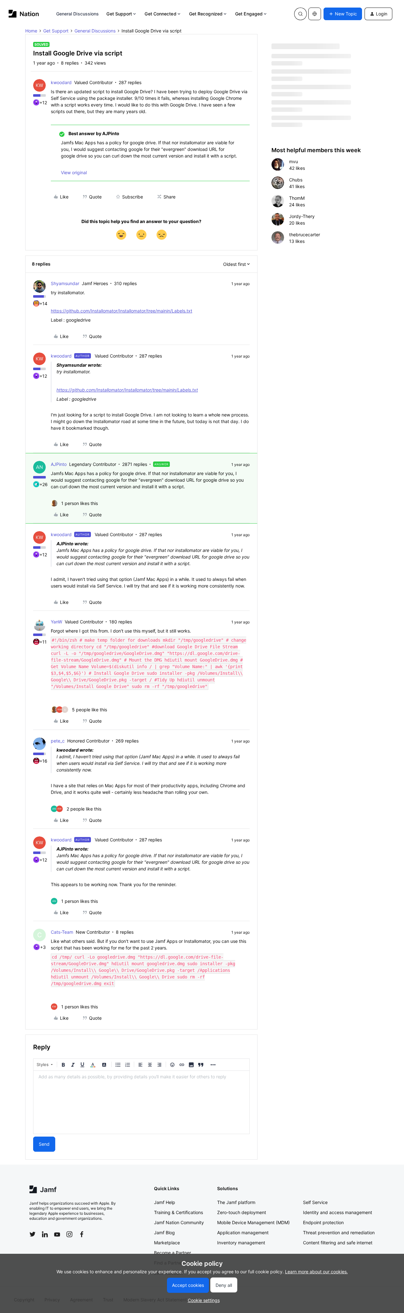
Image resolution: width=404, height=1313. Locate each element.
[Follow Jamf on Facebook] (82, 1234)
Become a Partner (172, 1252)
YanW (56, 621)
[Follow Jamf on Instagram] (69, 1234)
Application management (243, 1232)
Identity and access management (337, 1212)
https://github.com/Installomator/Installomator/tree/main (109, 310)
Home (31, 30)
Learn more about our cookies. (316, 1271)
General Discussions (77, 13)
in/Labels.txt (179, 310)
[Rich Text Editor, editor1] (141, 1102)
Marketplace (167, 1242)
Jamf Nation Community (179, 1222)
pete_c (58, 740)
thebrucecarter (304, 234)
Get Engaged (249, 13)
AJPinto (59, 464)
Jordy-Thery (302, 216)
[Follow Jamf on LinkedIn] (45, 1234)
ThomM (297, 198)
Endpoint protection (323, 1222)
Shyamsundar (65, 283)
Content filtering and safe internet (337, 1242)
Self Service (315, 1202)
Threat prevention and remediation (339, 1232)
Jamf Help (164, 1202)
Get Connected (160, 13)
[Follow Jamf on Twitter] (32, 1234)
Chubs (295, 179)
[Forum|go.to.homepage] (24, 14)
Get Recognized (206, 13)
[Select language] (314, 14)
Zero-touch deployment (241, 1212)
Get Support (119, 13)
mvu (293, 161)
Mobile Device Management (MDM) (253, 1222)
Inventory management (241, 1242)
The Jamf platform (236, 1202)
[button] (343, 14)
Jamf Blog (164, 1232)
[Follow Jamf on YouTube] (57, 1234)
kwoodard (61, 82)
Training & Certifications (178, 1212)
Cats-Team (62, 932)
